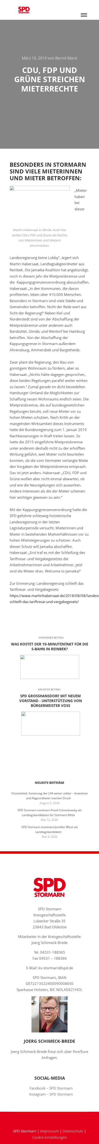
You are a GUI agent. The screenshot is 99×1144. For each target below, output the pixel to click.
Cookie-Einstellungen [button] (49, 1137)
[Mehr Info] (84, 5)
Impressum (49, 1131)
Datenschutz (73, 1131)
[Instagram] (53, 1119)
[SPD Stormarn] (24, 10)
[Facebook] (46, 1119)
